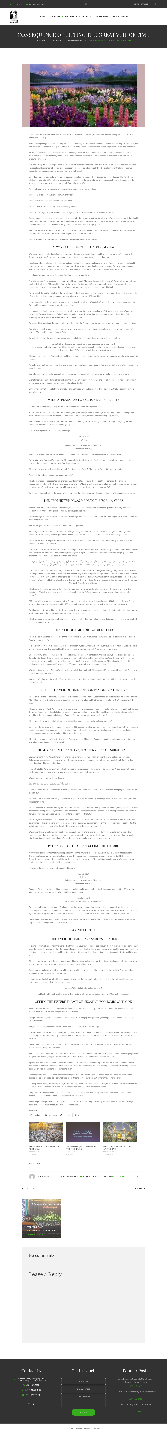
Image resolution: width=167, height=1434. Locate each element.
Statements (71, 16)
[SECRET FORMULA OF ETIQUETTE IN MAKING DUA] (46, 1132)
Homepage (40, 40)
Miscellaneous (75, 40)
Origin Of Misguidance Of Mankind (135, 1404)
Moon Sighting (120, 16)
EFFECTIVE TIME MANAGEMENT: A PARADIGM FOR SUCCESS (41, 1230)
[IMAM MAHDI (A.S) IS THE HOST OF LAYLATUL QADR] (120, 1132)
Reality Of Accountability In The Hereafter (135, 1391)
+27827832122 (17, 4)
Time (39, 1164)
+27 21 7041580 (32, 1385)
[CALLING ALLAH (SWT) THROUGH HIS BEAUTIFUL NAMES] (83, 1132)
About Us (55, 16)
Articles (86, 16)
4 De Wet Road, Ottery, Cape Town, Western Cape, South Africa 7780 (32, 1379)
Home (42, 16)
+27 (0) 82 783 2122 (32, 1390)
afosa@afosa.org (36, 4)
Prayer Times (102, 16)
